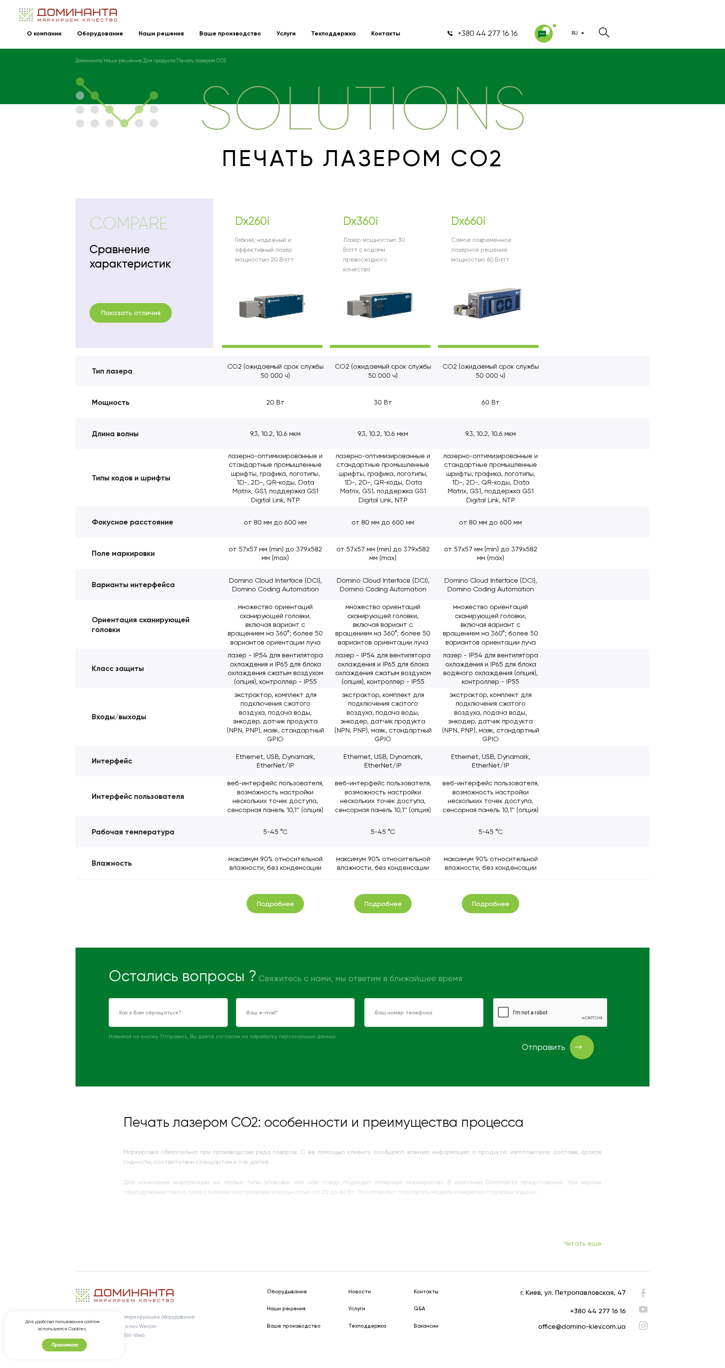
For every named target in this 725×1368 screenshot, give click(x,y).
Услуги (286, 33)
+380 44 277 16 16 (598, 1311)
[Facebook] (643, 1295)
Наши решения (161, 33)
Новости (360, 1291)
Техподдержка (333, 33)
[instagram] (643, 1325)
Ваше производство (230, 33)
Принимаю (64, 1345)
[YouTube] (643, 1309)
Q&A (419, 1308)
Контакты (385, 33)
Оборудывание (287, 1291)
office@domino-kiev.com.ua (582, 1326)
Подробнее (275, 904)
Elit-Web (134, 1335)
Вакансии (426, 1326)
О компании (44, 33)
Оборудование (100, 33)
